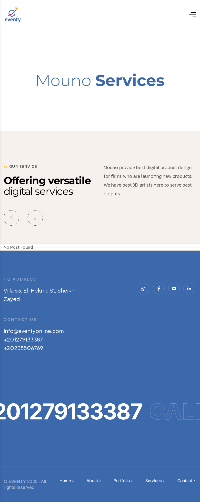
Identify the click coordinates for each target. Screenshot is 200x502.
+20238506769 (23, 347)
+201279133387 (23, 339)
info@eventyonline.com (34, 330)
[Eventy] (13, 15)
